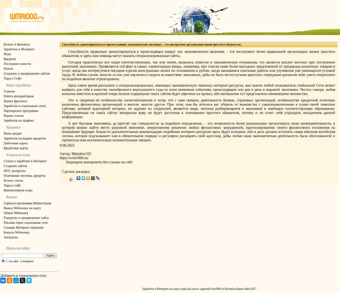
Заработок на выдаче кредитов (25, 138)
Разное (8, 68)
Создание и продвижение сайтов (27, 73)
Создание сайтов (15, 166)
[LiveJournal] (98, 178)
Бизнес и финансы (17, 44)
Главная (9, 91)
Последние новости (17, 64)
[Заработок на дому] (27, 22)
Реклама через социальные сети (26, 222)
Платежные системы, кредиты (24, 175)
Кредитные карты (16, 148)
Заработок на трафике (19, 120)
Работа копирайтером (19, 96)
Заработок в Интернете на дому (160, 288)
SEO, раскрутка (14, 171)
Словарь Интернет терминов (23, 227)
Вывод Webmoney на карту (22, 208)
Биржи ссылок (14, 115)
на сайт (127, 162)
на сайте (14, 261)
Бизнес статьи (13, 180)
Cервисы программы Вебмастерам (27, 203)
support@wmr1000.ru (212, 288)
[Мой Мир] (16, 280)
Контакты (230, 288)
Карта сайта (243, 288)
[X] (22, 280)
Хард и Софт (13, 78)
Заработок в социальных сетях (25, 106)
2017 (253, 288)
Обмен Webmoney (16, 213)
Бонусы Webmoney (17, 232)
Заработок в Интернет (19, 49)
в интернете (27, 261)
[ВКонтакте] (3, 280)
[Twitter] (83, 178)
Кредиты (10, 59)
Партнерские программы (21, 111)
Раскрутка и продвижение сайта (26, 218)
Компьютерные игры (18, 190)
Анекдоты (11, 237)
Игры (7, 54)
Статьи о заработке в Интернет (25, 161)
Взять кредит (13, 133)
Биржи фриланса (15, 101)
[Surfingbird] (29, 280)
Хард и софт (12, 185)
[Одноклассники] (9, 280)
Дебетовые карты (16, 143)
